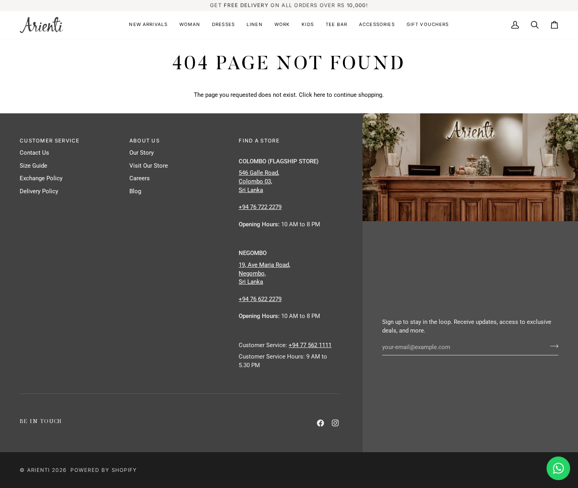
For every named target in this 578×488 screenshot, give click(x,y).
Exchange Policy (41, 178)
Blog (135, 191)
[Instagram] (335, 423)
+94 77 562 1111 (310, 345)
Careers (139, 178)
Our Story (141, 153)
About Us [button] (144, 140)
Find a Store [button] (259, 140)
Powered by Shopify (103, 470)
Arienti (38, 470)
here (319, 95)
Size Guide (33, 166)
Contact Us (34, 153)
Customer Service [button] (50, 140)
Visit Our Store (148, 166)
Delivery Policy (39, 191)
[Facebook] (320, 423)
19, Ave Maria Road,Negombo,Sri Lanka (264, 274)
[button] (148, 25)
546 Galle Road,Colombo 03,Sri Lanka (259, 182)
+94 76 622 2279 (260, 299)
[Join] (551, 346)
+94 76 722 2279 (260, 207)
